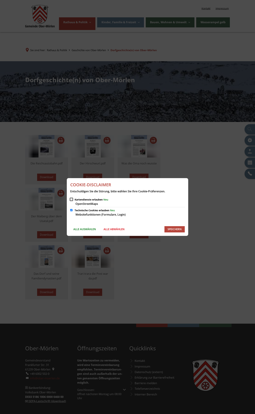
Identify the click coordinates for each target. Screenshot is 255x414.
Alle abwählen (114, 229)
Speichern (175, 229)
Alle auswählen (84, 229)
